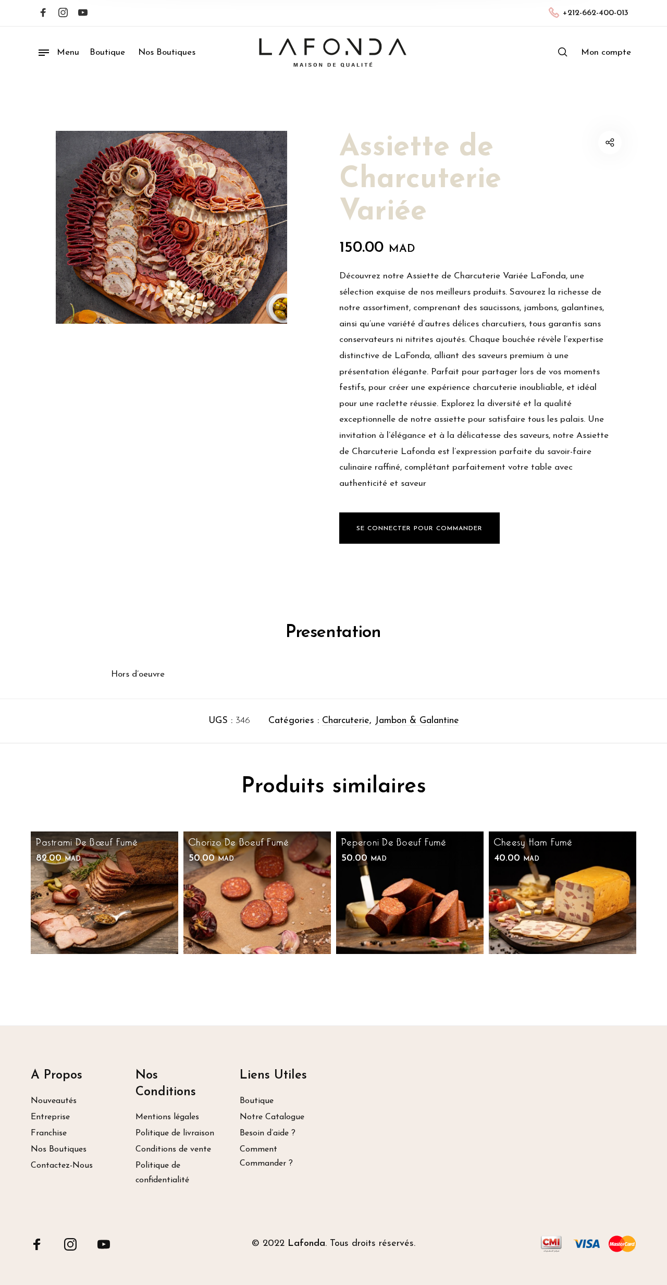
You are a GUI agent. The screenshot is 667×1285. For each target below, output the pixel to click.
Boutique (257, 1101)
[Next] (607, 910)
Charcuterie (345, 721)
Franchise (49, 1133)
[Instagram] (63, 13)
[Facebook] (43, 13)
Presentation (333, 632)
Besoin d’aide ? (267, 1133)
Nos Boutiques (59, 1149)
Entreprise (50, 1117)
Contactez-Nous (62, 1165)
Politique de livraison (174, 1133)
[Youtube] (83, 13)
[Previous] (59, 910)
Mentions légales (167, 1117)
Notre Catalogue (272, 1117)
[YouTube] (103, 1244)
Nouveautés (54, 1101)
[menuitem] (606, 52)
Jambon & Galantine (417, 721)
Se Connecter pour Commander (419, 528)
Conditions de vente (173, 1149)
